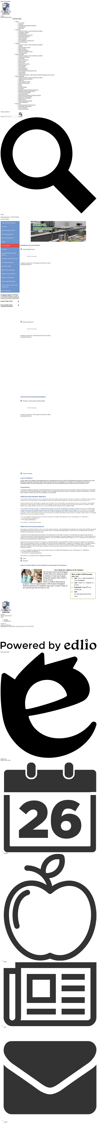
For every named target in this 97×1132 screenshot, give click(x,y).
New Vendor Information (24, 92)
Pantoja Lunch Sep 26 (28, 322)
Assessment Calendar (23, 32)
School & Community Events (25, 51)
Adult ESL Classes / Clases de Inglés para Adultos (30, 31)
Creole (24, 558)
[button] (16, 21)
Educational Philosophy (24, 36)
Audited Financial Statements (25, 79)
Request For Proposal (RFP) (25, 96)
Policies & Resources (23, 50)
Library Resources (22, 37)
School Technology (23, 69)
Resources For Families (24, 63)
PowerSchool (21, 62)
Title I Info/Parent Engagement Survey (27, 70)
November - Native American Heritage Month (34, 400)
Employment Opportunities (24, 106)
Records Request (22, 65)
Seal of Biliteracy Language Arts (26, 40)
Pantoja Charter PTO (23, 59)
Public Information (5, 217)
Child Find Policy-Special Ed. (25, 35)
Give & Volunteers (22, 107)
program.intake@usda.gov (30, 519)
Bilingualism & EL (23, 33)
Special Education (22, 42)
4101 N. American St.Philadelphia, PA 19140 (6, 625)
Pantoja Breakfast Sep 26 (29, 249)
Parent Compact (22, 61)
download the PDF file (25, 264)
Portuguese (25, 560)
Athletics (20, 46)
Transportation (21, 72)
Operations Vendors (23, 94)
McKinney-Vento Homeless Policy (26, 91)
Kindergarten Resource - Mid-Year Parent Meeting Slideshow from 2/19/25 (36, 74)
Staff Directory (22, 27)
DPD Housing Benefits (24, 83)
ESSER (20, 85)
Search (2, 116)
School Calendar (22, 39)
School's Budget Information (25, 100)
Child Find (21, 80)
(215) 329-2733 (20, 626)
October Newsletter (27, 473)
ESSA (19, 84)
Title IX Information (23, 102)
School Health (21, 66)
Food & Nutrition (22, 87)
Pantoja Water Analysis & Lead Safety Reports (29, 95)
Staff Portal (21, 28)
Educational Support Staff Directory (27, 105)
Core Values (21, 22)
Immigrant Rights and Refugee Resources (28, 89)
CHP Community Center (24, 81)
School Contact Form (23, 109)
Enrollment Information (24, 57)
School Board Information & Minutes (27, 25)
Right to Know (22, 99)
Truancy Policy (22, 73)
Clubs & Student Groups (24, 47)
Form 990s (21, 88)
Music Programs (22, 48)
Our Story (20, 24)
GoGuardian (21, 58)
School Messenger (22, 53)
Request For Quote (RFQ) (24, 98)
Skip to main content (5, 1)
